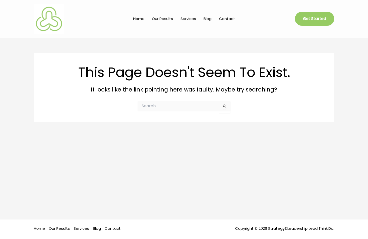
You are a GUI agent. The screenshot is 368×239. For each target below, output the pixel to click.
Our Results (162, 18)
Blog (208, 18)
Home (138, 18)
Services (188, 18)
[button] (314, 19)
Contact (227, 18)
